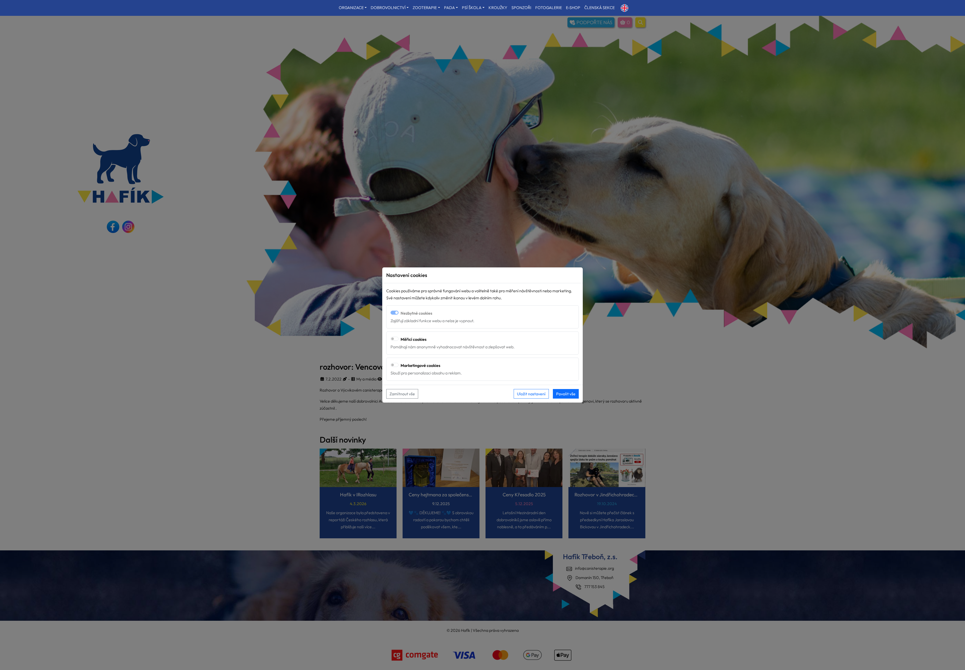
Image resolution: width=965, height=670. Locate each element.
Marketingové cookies (420, 365)
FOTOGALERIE (548, 7)
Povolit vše (565, 393)
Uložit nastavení (531, 393)
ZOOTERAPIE (425, 7)
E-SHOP (573, 7)
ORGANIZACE (351, 7)
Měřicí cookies (413, 339)
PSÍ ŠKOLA (471, 7)
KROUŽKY (498, 7)
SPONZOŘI (521, 7)
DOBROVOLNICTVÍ (388, 7)
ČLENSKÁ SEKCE (599, 7)
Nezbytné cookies (416, 313)
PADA (449, 7)
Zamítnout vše (402, 393)
